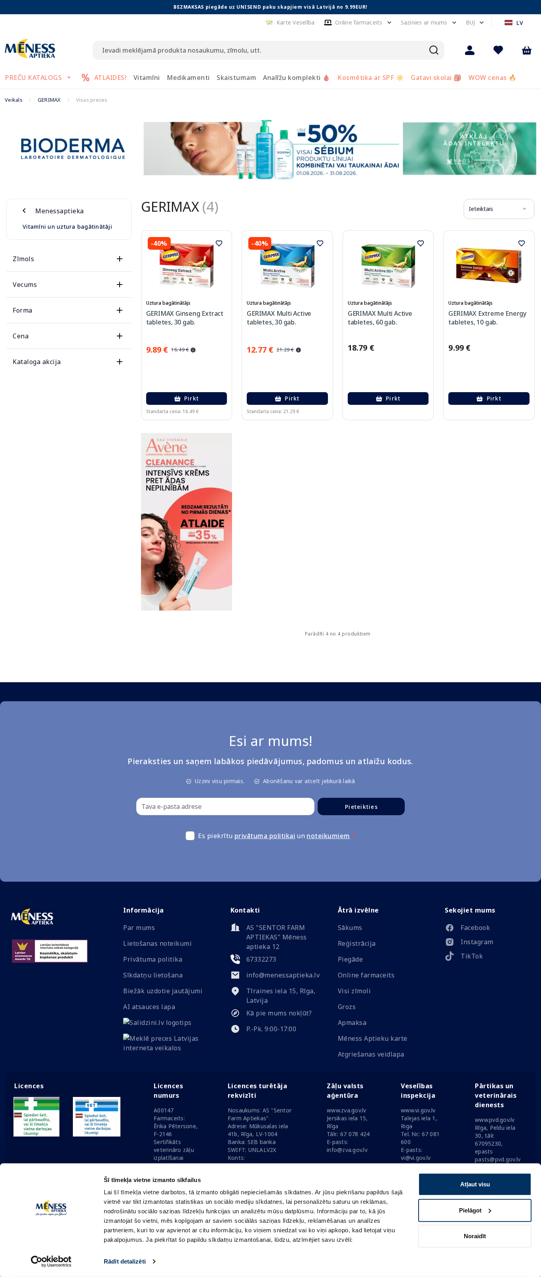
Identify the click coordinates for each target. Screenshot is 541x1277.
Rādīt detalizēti (125, 1261)
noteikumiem (328, 835)
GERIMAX (49, 99)
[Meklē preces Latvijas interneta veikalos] (165, 1048)
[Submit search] (434, 50)
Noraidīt (475, 1236)
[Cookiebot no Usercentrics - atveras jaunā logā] (51, 1262)
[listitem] (487, 929)
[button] (290, 22)
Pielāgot (470, 1210)
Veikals (14, 99)
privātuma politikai (264, 835)
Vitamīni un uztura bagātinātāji (67, 226)
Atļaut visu (475, 1184)
